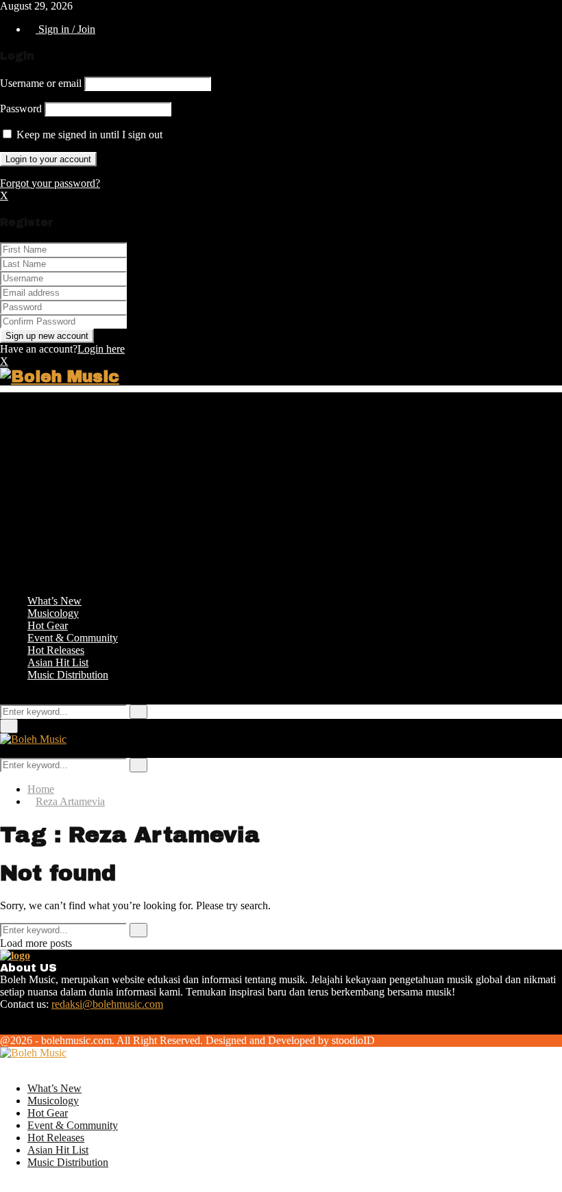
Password (21, 108)
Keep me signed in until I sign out (88, 134)
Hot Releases (55, 650)
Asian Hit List (57, 662)
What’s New (54, 601)
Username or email (41, 83)
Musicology (53, 613)
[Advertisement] (281, 488)
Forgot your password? (50, 183)
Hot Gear (47, 625)
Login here (101, 349)
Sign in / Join (65, 29)
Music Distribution (67, 675)
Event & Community (72, 638)
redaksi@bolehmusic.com (107, 1004)
